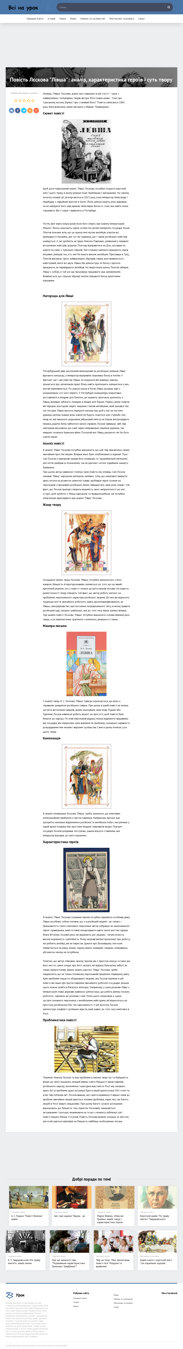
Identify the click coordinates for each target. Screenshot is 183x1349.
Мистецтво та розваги (121, 18)
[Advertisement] (91, 47)
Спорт (141, 18)
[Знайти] (168, 7)
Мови (73, 18)
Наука (62, 18)
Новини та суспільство (92, 18)
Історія (51, 18)
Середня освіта (35, 18)
